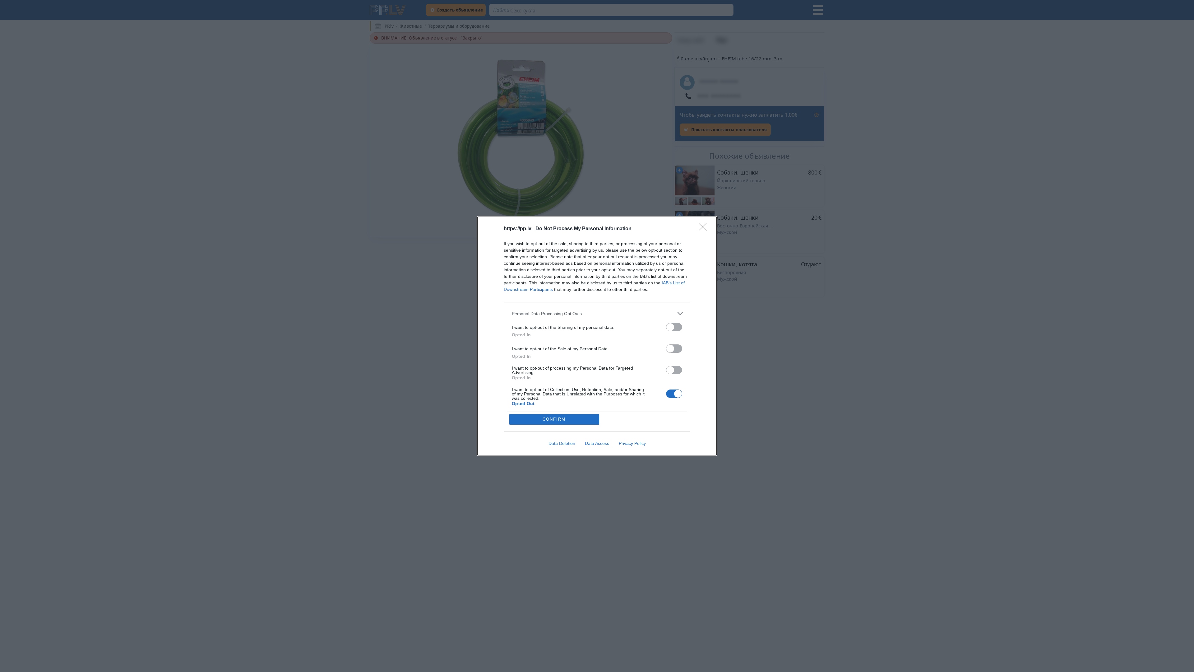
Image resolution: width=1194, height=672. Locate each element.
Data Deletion (561, 443)
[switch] (674, 327)
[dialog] (597, 336)
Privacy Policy (632, 443)
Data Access (597, 443)
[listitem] (597, 313)
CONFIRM (554, 419)
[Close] (704, 229)
